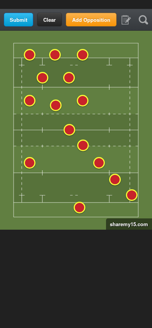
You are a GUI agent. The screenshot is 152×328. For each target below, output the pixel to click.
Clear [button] (49, 19)
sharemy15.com (127, 224)
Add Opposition (91, 19)
